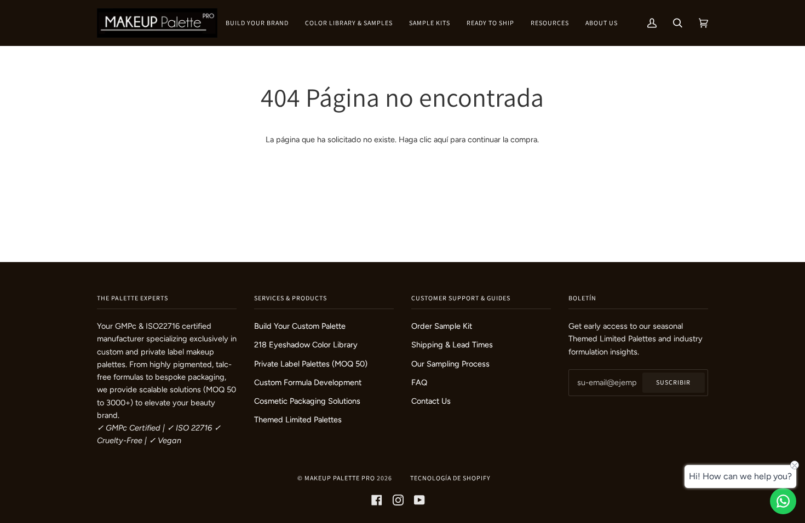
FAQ (419, 382)
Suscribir (673, 382)
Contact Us (431, 401)
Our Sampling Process (450, 364)
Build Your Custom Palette (300, 326)
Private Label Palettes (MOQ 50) (310, 364)
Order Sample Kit (441, 326)
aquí (441, 139)
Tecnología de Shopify (450, 478)
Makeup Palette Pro (339, 478)
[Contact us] (783, 501)
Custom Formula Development (307, 382)
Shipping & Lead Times (452, 345)
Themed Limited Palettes (298, 420)
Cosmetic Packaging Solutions (307, 401)
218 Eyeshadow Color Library (306, 345)
